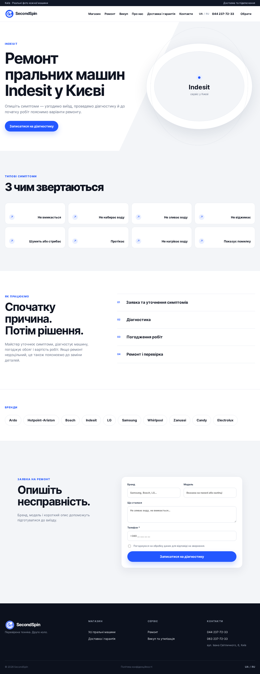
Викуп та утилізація (161, 638)
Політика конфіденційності (136, 666)
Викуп (123, 13)
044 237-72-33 (223, 13)
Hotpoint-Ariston (41, 420)
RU (207, 13)
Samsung (129, 420)
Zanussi (179, 420)
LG (109, 420)
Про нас (137, 13)
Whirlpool (155, 420)
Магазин (94, 13)
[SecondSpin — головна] (22, 14)
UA (201, 13)
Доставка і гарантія (161, 13)
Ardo (13, 420)
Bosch (70, 420)
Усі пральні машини (101, 632)
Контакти (186, 13)
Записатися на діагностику (32, 126)
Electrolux (225, 420)
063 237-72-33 (217, 638)
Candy (202, 420)
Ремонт (110, 13)
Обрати (245, 13)
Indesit (91, 420)
